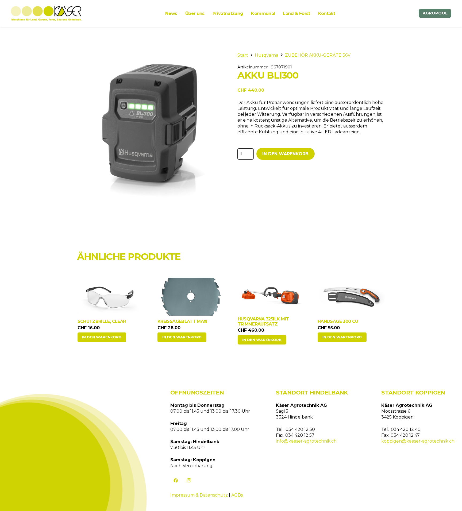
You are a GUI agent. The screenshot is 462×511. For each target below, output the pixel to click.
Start (242, 55)
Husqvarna (266, 55)
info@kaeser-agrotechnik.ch (306, 441)
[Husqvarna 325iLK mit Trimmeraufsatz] (271, 294)
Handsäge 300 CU (338, 321)
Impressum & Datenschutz (199, 495)
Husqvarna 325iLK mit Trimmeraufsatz (263, 321)
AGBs (237, 495)
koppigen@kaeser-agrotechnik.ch (418, 441)
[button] (102, 337)
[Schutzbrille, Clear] (111, 297)
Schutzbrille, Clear (102, 321)
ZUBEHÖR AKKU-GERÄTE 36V (318, 55)
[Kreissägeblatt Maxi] (191, 297)
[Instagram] (189, 480)
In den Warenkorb (285, 153)
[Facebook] (175, 480)
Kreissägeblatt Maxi (182, 321)
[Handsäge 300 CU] (351, 297)
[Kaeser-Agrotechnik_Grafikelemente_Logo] (46, 13)
